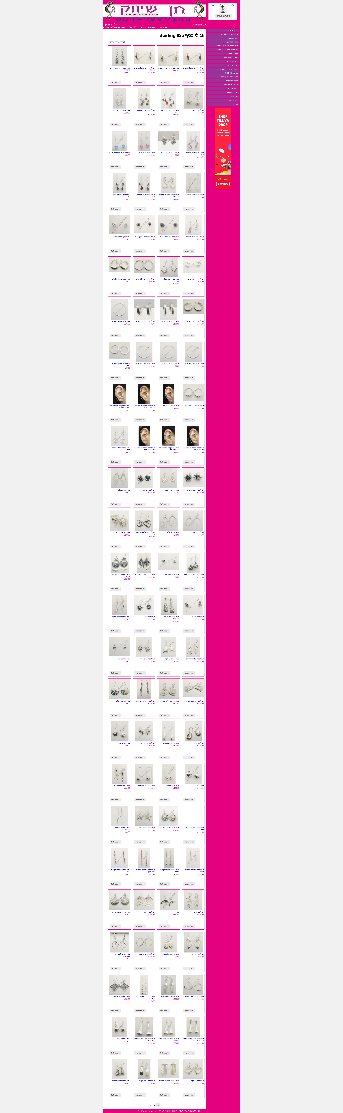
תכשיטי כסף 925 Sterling (229, 77)
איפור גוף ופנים (233, 54)
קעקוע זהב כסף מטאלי (230, 57)
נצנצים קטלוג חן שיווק (230, 42)
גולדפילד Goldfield (231, 73)
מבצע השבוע (223, 16)
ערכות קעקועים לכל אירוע (229, 34)
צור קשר (235, 104)
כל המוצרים (198, 24)
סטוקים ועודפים (233, 89)
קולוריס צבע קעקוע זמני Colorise (227, 50)
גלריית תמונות (233, 96)
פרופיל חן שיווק (233, 30)
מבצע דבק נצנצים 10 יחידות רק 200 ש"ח (158, 27)
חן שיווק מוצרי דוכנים (168, 1111)
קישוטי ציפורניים (232, 92)
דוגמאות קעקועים (232, 38)
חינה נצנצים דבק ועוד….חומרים (227, 46)
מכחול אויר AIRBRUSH (230, 85)
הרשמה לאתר (233, 100)
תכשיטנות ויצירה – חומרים (229, 69)
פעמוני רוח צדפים (232, 81)
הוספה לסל (189, 82)
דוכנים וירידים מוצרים (231, 65)
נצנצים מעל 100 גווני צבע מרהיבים (120, 27)
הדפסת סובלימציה (231, 61)
